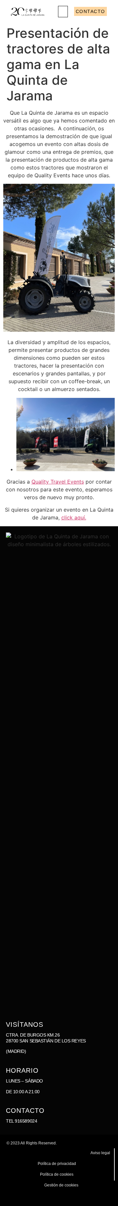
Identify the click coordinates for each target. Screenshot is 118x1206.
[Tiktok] (99, 1197)
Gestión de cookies (61, 1185)
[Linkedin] (89, 1197)
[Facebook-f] (79, 1197)
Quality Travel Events (57, 481)
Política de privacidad (57, 1163)
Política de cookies (56, 1174)
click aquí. (73, 517)
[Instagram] (69, 1197)
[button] (63, 11)
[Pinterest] (109, 1197)
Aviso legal (100, 1153)
